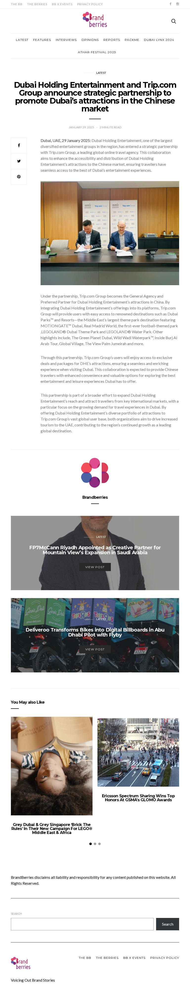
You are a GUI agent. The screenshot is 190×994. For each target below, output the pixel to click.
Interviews (66, 40)
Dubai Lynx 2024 (159, 40)
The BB (17, 4)
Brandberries (95, 497)
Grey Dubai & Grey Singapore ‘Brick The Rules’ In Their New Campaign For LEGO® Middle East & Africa (51, 828)
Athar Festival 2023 (97, 52)
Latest (22, 40)
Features (42, 40)
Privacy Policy (90, 4)
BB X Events (62, 4)
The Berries (37, 4)
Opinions (90, 40)
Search (16, 913)
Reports (111, 40)
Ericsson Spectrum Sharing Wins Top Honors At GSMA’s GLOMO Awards (138, 798)
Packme (132, 40)
